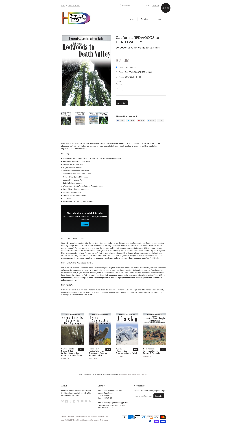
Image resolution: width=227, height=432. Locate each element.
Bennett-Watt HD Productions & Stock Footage (92, 416)
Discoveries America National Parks (138, 47)
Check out (155, 5)
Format (118, 81)
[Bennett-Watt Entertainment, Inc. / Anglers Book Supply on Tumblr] (70, 401)
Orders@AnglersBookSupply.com (115, 402)
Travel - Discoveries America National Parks (106, 374)
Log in (63, 5)
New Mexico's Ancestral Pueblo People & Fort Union (152, 351)
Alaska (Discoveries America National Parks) (126, 351)
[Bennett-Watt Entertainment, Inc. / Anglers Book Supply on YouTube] (82, 401)
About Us (71, 416)
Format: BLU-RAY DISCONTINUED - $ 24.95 (135, 72)
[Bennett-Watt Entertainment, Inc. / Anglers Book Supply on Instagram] (74, 401)
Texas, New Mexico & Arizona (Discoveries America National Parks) (98, 352)
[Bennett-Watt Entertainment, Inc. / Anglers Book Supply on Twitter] (62, 401)
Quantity (119, 84)
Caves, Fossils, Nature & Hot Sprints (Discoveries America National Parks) (71, 352)
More (159, 19)
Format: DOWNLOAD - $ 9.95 (130, 77)
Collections (87, 374)
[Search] (139, 5)
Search (63, 416)
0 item (148, 5)
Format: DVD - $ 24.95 (127, 67)
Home (131, 19)
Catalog (144, 19)
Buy (81, 349)
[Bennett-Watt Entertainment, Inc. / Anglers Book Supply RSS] (90, 401)
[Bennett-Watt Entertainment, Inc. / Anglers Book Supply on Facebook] (66, 401)
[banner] (83, 18)
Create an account (74, 5)
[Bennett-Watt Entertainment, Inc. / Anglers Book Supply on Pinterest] (78, 401)
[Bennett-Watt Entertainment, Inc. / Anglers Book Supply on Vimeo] (86, 401)
